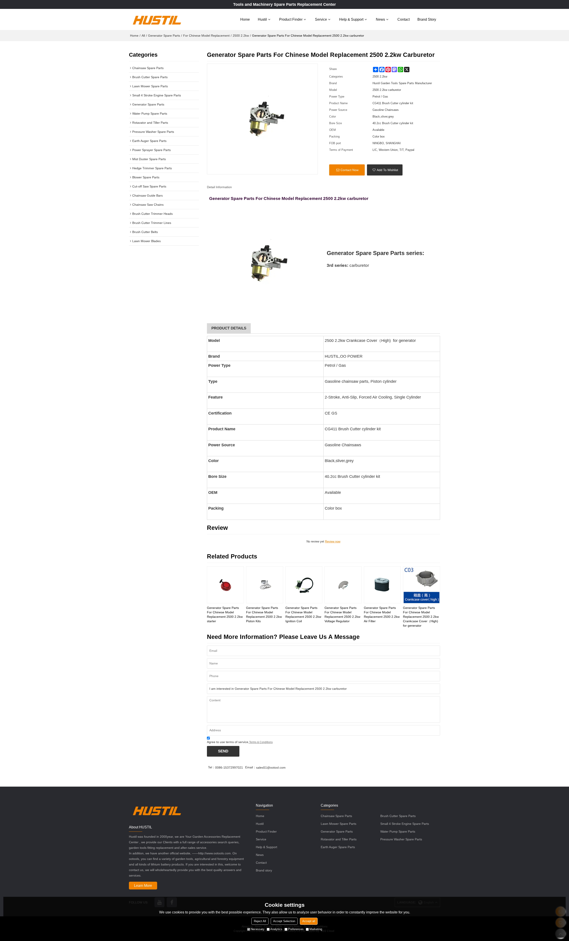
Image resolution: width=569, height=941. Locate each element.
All (143, 35)
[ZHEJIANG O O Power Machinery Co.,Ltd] (156, 19)
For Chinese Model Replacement (206, 35)
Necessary (257, 929)
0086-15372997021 (229, 767)
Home (245, 19)
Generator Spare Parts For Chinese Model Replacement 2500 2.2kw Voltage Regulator (342, 614)
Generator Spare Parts (164, 35)
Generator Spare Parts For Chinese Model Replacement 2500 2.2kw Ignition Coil (303, 614)
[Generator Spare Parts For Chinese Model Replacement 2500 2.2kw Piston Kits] (264, 584)
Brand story (426, 19)
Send (223, 751)
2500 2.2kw (241, 35)
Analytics (276, 929)
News (380, 19)
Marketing (315, 929)
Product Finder (291, 19)
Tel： (211, 767)
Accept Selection (284, 921)
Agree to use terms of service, (240, 742)
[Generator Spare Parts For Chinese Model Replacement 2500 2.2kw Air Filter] (382, 584)
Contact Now (350, 170)
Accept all (308, 921)
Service (321, 19)
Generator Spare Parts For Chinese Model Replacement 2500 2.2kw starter (225, 614)
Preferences (296, 929)
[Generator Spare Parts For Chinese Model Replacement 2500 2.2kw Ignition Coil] (304, 584)
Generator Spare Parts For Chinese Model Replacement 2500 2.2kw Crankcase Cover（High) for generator (421, 616)
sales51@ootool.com (271, 767)
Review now (332, 541)
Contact (403, 19)
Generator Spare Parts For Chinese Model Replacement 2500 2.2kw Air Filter (382, 614)
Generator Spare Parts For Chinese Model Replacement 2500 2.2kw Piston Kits (264, 614)
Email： (250, 767)
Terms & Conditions (261, 742)
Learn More (143, 885)
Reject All (260, 921)
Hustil (262, 19)
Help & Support (351, 19)
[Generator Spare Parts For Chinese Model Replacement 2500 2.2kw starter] (225, 584)
